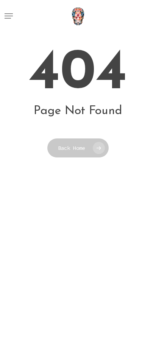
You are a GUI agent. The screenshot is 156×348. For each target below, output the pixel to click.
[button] (9, 16)
